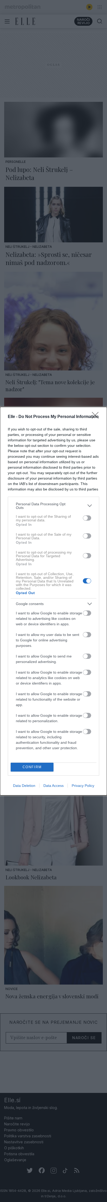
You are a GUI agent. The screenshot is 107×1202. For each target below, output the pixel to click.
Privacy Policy (83, 785)
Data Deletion (24, 785)
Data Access (53, 785)
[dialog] (53, 601)
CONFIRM (32, 767)
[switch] (87, 518)
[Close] (97, 417)
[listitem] (53, 505)
